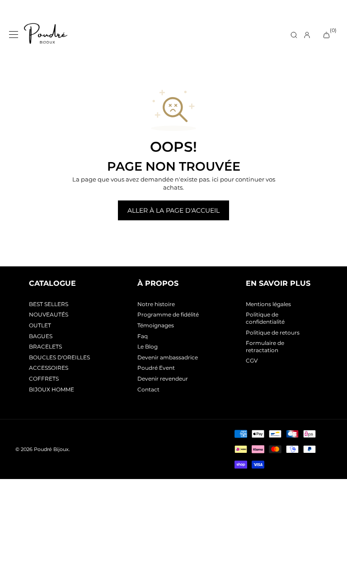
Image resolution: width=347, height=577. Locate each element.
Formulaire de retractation (265, 347)
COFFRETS (44, 378)
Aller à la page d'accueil (173, 210)
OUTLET (40, 325)
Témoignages (155, 325)
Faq (142, 336)
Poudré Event (156, 367)
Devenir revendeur (162, 378)
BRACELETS (45, 346)
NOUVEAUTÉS (48, 314)
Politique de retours (273, 332)
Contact (148, 389)
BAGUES (40, 336)
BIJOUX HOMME (51, 389)
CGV (252, 360)
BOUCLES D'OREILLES (59, 357)
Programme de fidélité (168, 314)
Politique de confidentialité (265, 318)
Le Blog (147, 346)
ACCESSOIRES (48, 367)
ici (215, 179)
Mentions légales (268, 304)
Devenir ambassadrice (167, 357)
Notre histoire (156, 304)
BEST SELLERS (48, 304)
